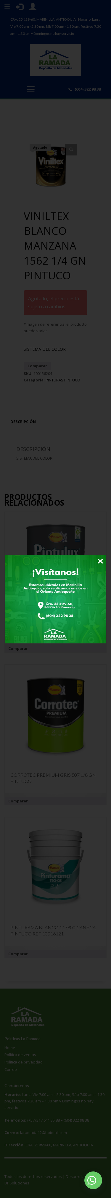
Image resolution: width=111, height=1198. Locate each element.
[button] (93, 1180)
